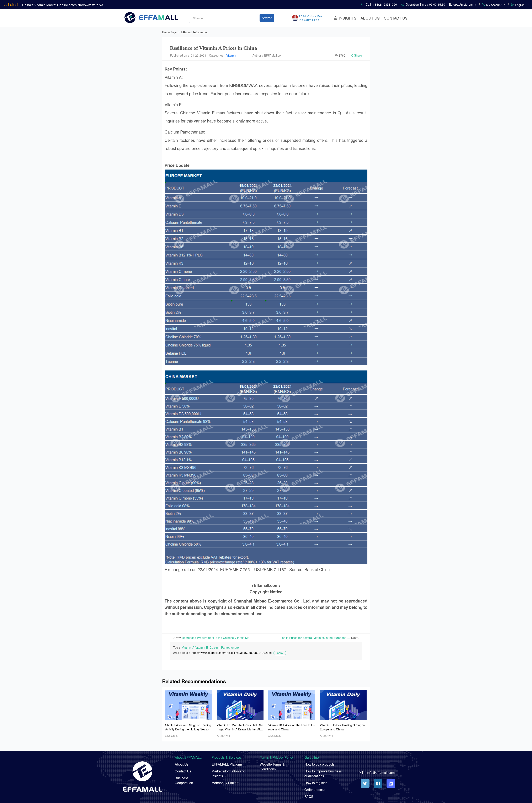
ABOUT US (370, 18)
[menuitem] (522, 4)
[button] (496, 4)
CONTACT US (396, 18)
